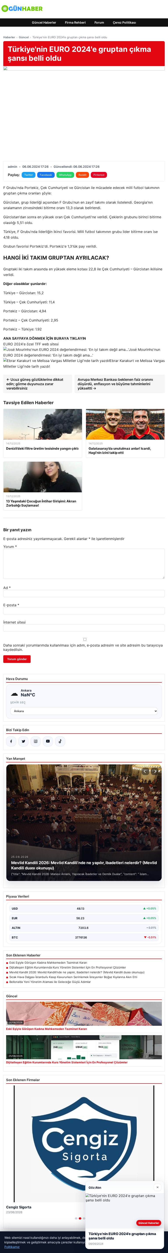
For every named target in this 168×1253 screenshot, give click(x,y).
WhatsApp (65, 175)
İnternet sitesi (14, 622)
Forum (99, 22)
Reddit (82, 175)
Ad (7, 587)
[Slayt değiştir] (76, 1218)
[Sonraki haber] (154, 771)
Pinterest (98, 175)
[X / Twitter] (23, 741)
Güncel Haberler (44, 22)
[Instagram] (36, 741)
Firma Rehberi (75, 22)
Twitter (28, 175)
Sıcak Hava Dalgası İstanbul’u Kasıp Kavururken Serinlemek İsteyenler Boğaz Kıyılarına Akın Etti (73, 977)
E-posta (11, 605)
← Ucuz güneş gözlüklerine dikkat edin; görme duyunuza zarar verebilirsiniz (34, 383)
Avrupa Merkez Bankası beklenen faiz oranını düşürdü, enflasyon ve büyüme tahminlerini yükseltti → (115, 383)
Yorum (10, 546)
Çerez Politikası (124, 22)
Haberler (9, 37)
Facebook (46, 175)
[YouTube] (48, 741)
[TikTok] (60, 741)
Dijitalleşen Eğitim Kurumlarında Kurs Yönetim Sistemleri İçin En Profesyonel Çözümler (67, 967)
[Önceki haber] (145, 771)
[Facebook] (11, 741)
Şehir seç (18, 702)
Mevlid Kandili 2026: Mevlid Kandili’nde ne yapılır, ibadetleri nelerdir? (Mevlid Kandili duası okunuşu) (77, 972)
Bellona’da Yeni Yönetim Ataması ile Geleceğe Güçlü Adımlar (50, 982)
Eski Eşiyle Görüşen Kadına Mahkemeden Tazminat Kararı (48, 962)
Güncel (24, 37)
